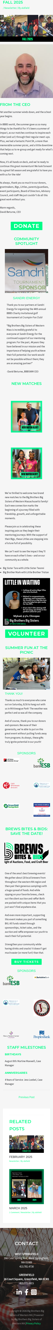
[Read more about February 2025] (26, 1144)
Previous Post (27, 1097)
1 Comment (14, 1212)
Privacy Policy (33, 1323)
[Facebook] (26, 1292)
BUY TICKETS (26, 962)
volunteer (26, 633)
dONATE (26, 226)
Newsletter (10, 8)
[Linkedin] (19, 1292)
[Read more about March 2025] (26, 1186)
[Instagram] (34, 1292)
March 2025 (18, 1208)
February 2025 (20, 1156)
